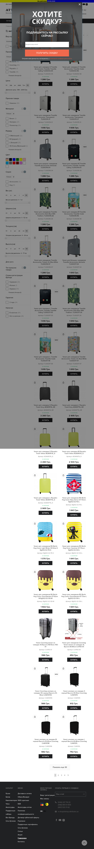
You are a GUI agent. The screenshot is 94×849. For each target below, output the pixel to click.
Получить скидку (47, 53)
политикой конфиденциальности (61, 59)
